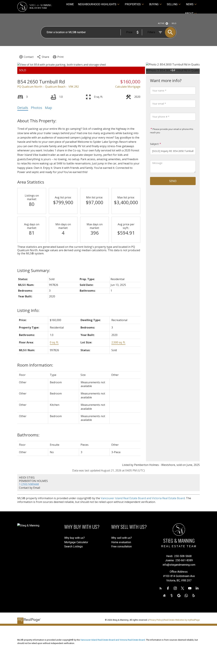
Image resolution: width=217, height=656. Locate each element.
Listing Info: (28, 310)
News (189, 4)
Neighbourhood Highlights (97, 4)
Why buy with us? (74, 537)
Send (172, 181)
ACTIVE (161, 23)
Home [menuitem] (70, 4)
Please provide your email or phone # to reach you (171, 131)
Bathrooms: (28, 435)
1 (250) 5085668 (29, 484)
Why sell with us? (121, 537)
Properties (133, 4)
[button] (160, 588)
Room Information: (35, 365)
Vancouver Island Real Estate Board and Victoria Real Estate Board (143, 498)
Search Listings (73, 546)
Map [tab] (48, 107)
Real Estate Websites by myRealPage (182, 620)
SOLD (174, 23)
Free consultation (121, 546)
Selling (172, 4)
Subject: (154, 143)
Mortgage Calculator (76, 542)
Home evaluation (121, 542)
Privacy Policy (155, 620)
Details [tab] (22, 107)
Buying (154, 4)
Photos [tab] (36, 107)
